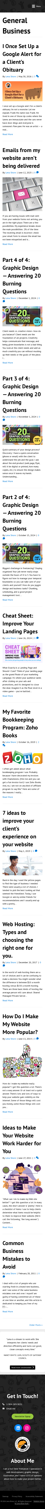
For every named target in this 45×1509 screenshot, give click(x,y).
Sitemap (5, 1496)
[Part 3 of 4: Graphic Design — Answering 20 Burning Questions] (22, 434)
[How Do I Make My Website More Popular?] (22, 1061)
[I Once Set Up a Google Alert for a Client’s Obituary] (22, 91)
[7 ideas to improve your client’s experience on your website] (22, 865)
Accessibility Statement (34, 1496)
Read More (7, 134)
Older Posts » (35, 1325)
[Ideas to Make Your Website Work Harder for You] (22, 1178)
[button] (23, 1416)
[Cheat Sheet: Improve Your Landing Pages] (22, 652)
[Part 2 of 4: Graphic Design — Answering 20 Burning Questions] (22, 553)
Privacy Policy (17, 1496)
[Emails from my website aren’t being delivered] (22, 194)
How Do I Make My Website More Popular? (20, 1023)
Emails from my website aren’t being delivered (21, 157)
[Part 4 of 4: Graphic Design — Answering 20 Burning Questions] (22, 316)
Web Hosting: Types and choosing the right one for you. (18, 939)
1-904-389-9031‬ (14, 1404)
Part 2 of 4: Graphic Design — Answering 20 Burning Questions (21, 512)
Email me (10, 1408)
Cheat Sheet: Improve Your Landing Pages (20, 623)
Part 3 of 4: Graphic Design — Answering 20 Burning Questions (21, 394)
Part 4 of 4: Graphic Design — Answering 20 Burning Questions (21, 275)
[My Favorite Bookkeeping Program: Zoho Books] (22, 756)
